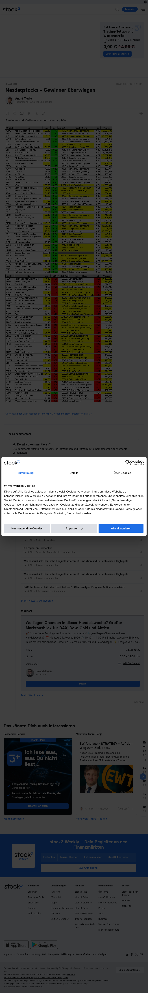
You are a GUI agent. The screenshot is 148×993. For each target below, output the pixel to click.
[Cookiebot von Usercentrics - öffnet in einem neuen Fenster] (128, 462)
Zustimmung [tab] (26, 472)
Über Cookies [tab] (122, 472)
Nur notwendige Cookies (27, 528)
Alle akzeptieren (121, 528)
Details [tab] (74, 472)
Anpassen (72, 528)
